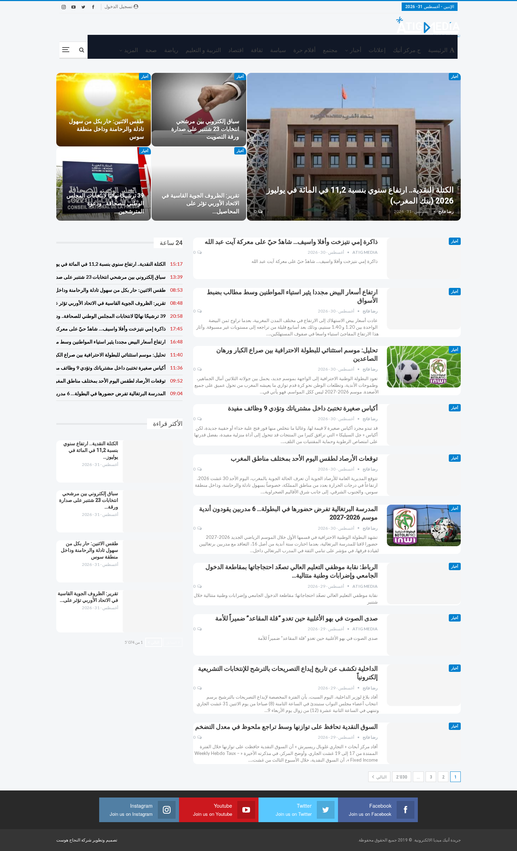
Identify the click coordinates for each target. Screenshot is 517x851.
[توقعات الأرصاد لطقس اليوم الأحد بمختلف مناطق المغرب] (424, 475)
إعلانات (377, 50)
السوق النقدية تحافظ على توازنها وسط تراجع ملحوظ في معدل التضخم (286, 726)
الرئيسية (437, 50)
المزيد (131, 50)
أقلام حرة (304, 50)
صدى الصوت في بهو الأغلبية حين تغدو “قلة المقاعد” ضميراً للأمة (296, 618)
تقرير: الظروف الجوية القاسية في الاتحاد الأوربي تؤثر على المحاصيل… (200, 203)
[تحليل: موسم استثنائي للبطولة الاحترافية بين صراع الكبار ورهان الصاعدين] (424, 366)
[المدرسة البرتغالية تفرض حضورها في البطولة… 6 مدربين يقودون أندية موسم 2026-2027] (424, 525)
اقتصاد (235, 50)
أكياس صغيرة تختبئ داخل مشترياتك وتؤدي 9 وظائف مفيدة (303, 408)
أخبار (355, 50)
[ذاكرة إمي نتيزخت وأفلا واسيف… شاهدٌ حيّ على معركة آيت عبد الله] (424, 258)
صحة (151, 50)
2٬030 (401, 777)
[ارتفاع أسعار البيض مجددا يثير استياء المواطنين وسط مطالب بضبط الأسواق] (424, 308)
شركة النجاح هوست (74, 840)
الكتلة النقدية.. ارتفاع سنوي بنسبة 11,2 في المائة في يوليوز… (90, 450)
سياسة (278, 50)
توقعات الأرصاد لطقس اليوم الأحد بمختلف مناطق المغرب (304, 458)
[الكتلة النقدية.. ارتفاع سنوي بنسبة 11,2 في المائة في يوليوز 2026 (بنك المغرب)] (354, 147)
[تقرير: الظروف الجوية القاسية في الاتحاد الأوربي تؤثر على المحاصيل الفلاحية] (199, 184)
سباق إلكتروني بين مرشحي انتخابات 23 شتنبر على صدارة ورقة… (88, 500)
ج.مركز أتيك (407, 50)
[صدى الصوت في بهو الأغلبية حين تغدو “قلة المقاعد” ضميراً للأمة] (424, 635)
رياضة (171, 50)
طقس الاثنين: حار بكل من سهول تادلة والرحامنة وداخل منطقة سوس (106, 129)
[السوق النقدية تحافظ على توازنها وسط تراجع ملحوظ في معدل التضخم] (424, 743)
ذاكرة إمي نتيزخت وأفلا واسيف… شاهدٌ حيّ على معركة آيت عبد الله (291, 241)
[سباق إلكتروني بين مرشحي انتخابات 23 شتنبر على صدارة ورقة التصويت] (199, 110)
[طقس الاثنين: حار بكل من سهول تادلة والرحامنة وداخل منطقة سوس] (104, 110)
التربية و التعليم (203, 50)
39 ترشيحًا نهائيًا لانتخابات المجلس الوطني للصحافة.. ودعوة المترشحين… (105, 203)
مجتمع (330, 50)
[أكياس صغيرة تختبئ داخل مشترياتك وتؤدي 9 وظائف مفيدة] (424, 425)
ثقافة (257, 50)
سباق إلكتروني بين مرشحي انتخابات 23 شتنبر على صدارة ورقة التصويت (205, 129)
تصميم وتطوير (104, 840)
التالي (381, 777)
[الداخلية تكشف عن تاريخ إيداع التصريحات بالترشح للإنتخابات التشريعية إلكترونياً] (424, 685)
